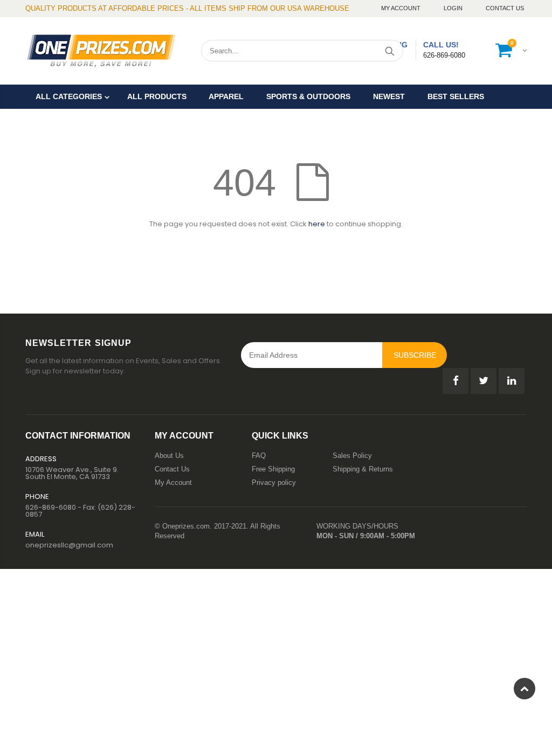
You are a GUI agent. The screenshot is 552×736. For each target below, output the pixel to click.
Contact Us (505, 8)
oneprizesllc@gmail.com (69, 545)
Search (389, 50)
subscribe (415, 355)
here (316, 224)
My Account (401, 8)
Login (454, 8)
